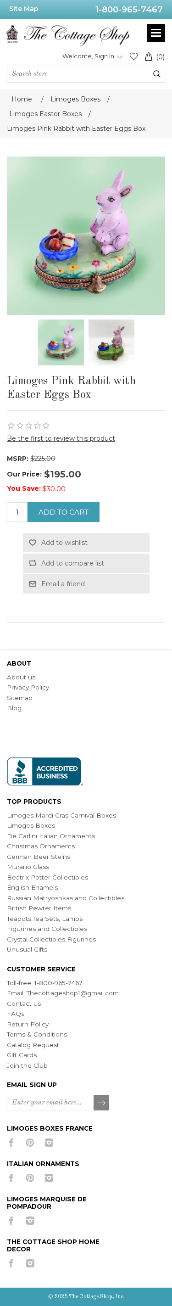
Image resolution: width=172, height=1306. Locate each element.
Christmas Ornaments (41, 846)
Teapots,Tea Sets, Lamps (45, 918)
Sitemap (20, 697)
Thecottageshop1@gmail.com (73, 993)
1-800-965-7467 (129, 10)
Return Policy (28, 1024)
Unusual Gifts (27, 949)
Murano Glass (28, 866)
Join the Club (27, 1065)
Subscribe (102, 1103)
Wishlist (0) (133, 56)
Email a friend (63, 584)
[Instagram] (48, 1142)
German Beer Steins (38, 856)
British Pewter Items (39, 908)
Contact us (24, 1003)
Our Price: (24, 474)
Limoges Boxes (31, 825)
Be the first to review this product (61, 438)
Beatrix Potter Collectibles (47, 877)
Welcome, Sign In (88, 56)
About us (21, 677)
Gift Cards (22, 1055)
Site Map (24, 9)
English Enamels (32, 887)
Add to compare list (72, 563)
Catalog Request (33, 1044)
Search (157, 74)
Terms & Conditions (37, 1034)
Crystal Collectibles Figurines (51, 939)
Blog (14, 708)
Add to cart (64, 512)
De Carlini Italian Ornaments (51, 836)
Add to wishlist (64, 542)
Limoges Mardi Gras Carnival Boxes (61, 815)
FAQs (15, 1013)
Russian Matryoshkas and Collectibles (65, 898)
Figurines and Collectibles (47, 928)
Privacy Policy (28, 687)
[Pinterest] (30, 1142)
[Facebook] (11, 1142)
